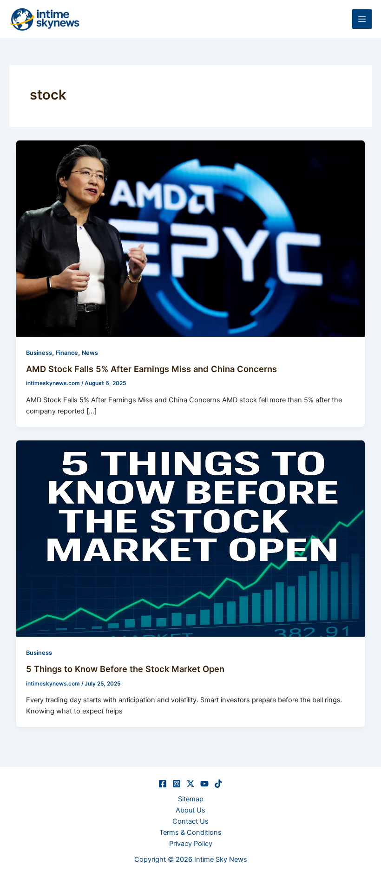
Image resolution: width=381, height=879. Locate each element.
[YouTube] (204, 783)
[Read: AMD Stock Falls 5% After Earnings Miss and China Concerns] (190, 238)
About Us (190, 810)
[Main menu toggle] (362, 19)
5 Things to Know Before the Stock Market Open (125, 669)
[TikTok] (218, 783)
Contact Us (190, 821)
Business (39, 352)
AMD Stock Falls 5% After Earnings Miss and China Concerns (151, 369)
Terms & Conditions (190, 832)
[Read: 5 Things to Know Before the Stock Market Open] (190, 538)
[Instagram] (176, 783)
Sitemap (191, 799)
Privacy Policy (190, 843)
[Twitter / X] (190, 783)
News (90, 352)
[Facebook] (162, 783)
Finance (67, 352)
